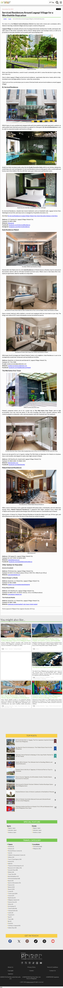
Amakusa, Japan (12, 832)
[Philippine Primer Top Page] (5, 4)
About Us (10, 967)
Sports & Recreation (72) (14, 882)
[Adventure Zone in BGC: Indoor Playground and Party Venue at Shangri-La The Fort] (47, 694)
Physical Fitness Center (22, 705)
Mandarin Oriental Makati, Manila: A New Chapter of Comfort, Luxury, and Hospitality (46, 640)
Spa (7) (9, 917)
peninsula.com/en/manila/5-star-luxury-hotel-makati (22, 604)
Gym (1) (10, 853)
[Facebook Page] (10, 941)
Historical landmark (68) (14, 878)
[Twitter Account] (19, 942)
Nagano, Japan (11, 828)
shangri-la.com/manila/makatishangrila (19, 584)
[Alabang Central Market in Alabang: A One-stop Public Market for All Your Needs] (11, 759)
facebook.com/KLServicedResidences (19, 225)
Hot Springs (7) (12, 906)
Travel (9, 18)
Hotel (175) (11, 861)
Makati (6, 648)
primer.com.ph (30, 982)
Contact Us (52, 970)
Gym (29, 705)
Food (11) (10, 923)
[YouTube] (41, 962)
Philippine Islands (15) (13, 900)
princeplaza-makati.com (15, 594)
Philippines (47, 677)
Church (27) (11, 895)
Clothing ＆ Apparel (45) (14, 925)
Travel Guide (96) (12, 908)
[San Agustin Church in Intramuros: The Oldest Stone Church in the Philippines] (11, 752)
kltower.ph (11, 223)
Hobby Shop (43, 678)
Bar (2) (9, 921)
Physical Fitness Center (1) (15, 850)
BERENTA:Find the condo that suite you (10, 977)
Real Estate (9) (12, 897)
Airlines (37, 648)
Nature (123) (11, 887)
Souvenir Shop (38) (13, 870)
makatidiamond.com (14, 560)
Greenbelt (11, 648)
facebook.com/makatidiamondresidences (20, 561)
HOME (5, 18)
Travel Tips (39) (12, 874)
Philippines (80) (37, 848)
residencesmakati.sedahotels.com (17, 365)
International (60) (37, 846)
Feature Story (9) (12, 902)
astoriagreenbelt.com (14, 574)
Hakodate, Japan (12, 830)
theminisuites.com (13, 462)
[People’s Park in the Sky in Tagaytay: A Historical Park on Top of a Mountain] (11, 774)
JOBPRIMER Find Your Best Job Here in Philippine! (31, 977)
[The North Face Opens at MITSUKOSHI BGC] (47, 665)
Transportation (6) (12, 910)
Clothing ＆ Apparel (17, 648)
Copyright (10, 970)
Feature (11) (11, 885)
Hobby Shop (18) (12, 927)
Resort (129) (11, 889)
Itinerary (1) (11, 848)
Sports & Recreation (6, 707)
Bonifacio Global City (40, 677)
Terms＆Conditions (52, 967)
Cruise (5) (10, 891)
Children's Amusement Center (55, 705)
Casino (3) (10, 912)
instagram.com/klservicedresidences (19, 226)
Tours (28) (10, 919)
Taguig (52, 677)
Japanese (10, 974)
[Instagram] (27, 941)
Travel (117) (11, 915)
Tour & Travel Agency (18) (14, 859)
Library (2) (10, 904)
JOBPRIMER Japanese (52, 977)
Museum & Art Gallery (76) (15, 868)
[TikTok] (36, 943)
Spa (11, 707)
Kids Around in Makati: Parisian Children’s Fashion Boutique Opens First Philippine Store (16, 640)
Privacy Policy (31, 967)
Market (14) (11, 872)
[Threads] (44, 943)
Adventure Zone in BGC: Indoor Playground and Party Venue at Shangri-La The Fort (46, 697)
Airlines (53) (11, 857)
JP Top (51, 2)
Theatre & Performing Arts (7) (15, 865)
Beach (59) (10, 880)
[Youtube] (53, 941)
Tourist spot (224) (12, 893)
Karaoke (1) (11, 846)
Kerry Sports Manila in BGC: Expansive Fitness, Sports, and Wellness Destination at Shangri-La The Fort (15, 697)
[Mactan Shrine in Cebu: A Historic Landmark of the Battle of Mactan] (11, 796)
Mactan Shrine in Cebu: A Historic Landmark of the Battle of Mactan (35, 791)
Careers (31, 970)
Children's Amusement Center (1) (16, 855)
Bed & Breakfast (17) (13, 876)
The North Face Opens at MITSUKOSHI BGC (46, 667)
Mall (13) (10, 863)
